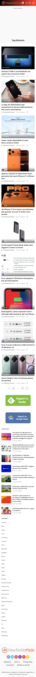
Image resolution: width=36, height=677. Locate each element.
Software (4, 598)
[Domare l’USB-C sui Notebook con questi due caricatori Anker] (18, 58)
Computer (7, 67)
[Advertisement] (18, 23)
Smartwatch (5, 594)
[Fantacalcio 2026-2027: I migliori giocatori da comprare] (6, 468)
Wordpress (4, 635)
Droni (3, 545)
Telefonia (4, 620)
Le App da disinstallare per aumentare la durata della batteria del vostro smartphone (17, 107)
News (5, 241)
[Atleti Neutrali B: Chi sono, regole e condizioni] (6, 510)
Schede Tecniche (6, 583)
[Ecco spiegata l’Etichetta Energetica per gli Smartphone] (18, 264)
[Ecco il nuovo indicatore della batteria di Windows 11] (18, 331)
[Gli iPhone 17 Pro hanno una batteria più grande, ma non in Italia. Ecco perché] (18, 196)
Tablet (3, 613)
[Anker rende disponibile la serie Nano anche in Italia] (18, 126)
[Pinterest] (16, 657)
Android (6, 374)
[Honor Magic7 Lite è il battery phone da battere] (18, 364)
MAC (2, 564)
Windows (4, 632)
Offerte (3, 575)
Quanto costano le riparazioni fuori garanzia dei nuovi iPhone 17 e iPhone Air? (17, 176)
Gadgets (6, 136)
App (2, 526)
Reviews (3, 579)
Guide (3, 560)
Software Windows (7, 601)
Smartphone (7, 100)
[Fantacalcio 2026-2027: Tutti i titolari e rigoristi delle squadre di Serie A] (6, 478)
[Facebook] (8, 657)
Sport (3, 605)
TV (2, 624)
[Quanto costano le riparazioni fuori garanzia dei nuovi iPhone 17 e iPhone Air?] (18, 160)
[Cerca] (30, 3)
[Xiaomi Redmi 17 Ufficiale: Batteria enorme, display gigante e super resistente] (6, 458)
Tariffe (3, 617)
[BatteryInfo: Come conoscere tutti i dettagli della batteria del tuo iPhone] (18, 298)
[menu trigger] (33, 3)
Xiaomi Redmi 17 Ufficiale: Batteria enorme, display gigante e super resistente (23, 457)
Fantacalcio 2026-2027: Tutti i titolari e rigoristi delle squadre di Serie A (23, 477)
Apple (5, 169)
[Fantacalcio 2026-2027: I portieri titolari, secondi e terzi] (6, 488)
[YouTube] (24, 657)
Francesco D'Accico (8, 76)
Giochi (3, 556)
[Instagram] (20, 657)
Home (15, 8)
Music (3, 568)
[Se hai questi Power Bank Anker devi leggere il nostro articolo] (18, 231)
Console (3, 541)
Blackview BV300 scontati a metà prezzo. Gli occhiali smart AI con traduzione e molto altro (23, 447)
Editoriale (4, 549)
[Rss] (27, 657)
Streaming (4, 609)
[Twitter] (12, 657)
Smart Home (5, 586)
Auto (2, 534)
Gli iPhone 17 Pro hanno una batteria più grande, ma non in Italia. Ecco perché (17, 211)
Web (2, 628)
